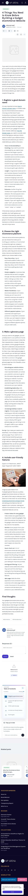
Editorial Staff (10, 25)
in (8, 870)
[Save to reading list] (17, 34)
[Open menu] (3, 2)
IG (11, 870)
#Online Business (17, 619)
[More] (24, 34)
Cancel (12, 656)
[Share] (21, 34)
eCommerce (5, 9)
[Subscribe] (22, 735)
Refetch (15, 675)
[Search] (22, 2)
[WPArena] (14, 861)
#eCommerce (6, 619)
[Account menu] (25, 2)
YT (15, 870)
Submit (5, 656)
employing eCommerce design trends (13, 501)
